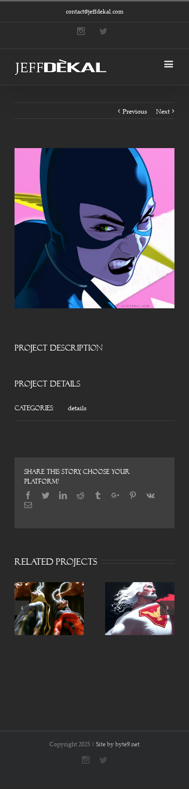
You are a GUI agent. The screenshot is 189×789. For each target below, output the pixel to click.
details (77, 407)
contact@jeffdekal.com (95, 11)
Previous (135, 111)
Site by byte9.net (118, 744)
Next (163, 111)
